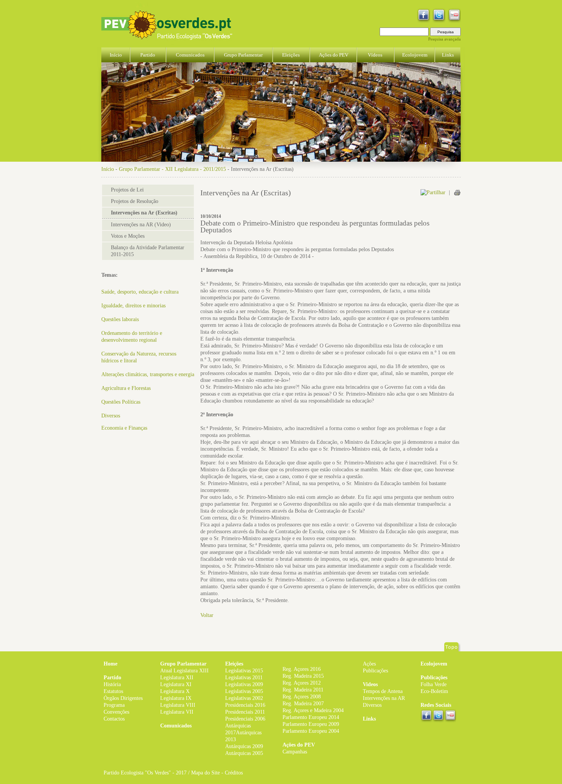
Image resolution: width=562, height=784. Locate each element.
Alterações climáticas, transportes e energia (147, 374)
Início (107, 169)
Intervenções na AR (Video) (141, 224)
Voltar (206, 615)
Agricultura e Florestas (126, 388)
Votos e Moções (128, 236)
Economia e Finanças (124, 428)
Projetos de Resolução (134, 201)
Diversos (110, 416)
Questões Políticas (120, 402)
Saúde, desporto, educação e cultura (140, 292)
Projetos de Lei (127, 190)
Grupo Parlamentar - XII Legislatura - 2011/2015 (172, 169)
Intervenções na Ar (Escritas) (144, 213)
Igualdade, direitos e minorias (133, 305)
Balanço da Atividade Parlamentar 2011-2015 (147, 251)
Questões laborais (120, 319)
